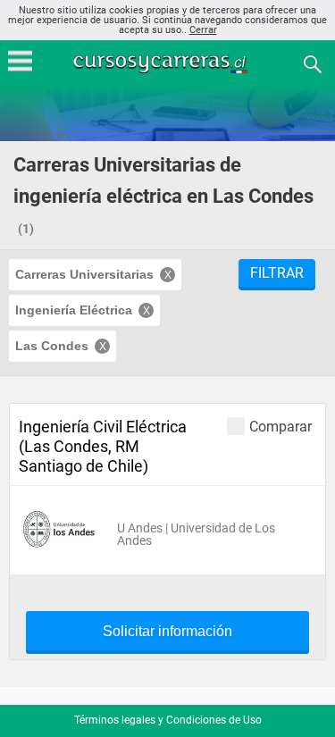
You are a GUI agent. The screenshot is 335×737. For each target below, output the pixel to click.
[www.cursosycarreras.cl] (169, 63)
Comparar (280, 426)
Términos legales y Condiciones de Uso (168, 720)
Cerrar (203, 30)
